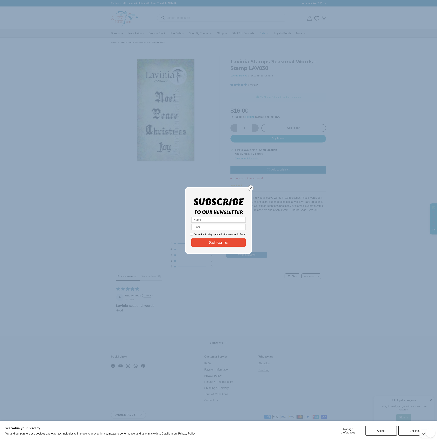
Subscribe (218, 242)
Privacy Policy (186, 433)
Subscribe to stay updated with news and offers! (219, 234)
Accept (381, 430)
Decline (414, 430)
